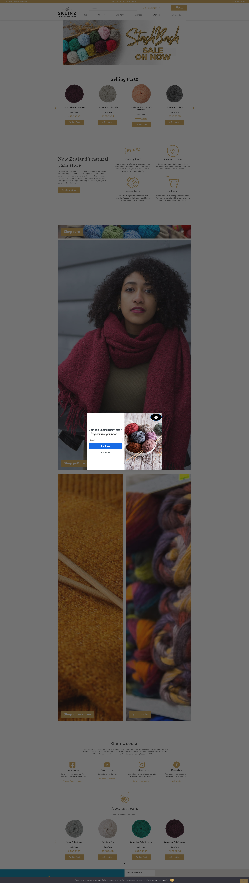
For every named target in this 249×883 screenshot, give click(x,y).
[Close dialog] (156, 417)
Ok (172, 880)
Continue (105, 446)
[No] (244, 881)
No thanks (105, 452)
